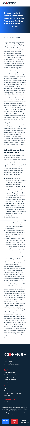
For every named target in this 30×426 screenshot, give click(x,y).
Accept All (5, 421)
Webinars (7, 395)
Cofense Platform (9, 372)
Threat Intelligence (10, 379)
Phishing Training (9, 377)
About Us (7, 402)
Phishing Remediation (11, 375)
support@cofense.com (12, 364)
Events (6, 388)
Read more (20, 409)
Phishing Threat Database (12, 393)
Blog (5, 391)
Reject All (14, 421)
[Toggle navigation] (26, 3)
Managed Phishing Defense (12, 382)
